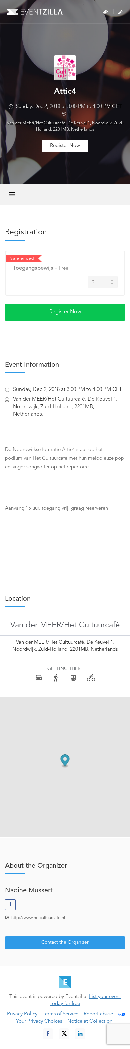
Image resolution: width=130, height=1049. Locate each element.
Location (18, 599)
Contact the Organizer (65, 942)
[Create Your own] (120, 12)
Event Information (32, 365)
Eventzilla (35, 12)
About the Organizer (36, 866)
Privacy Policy (22, 1014)
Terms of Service (60, 1014)
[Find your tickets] (105, 12)
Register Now (65, 145)
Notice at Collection (89, 1021)
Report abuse (98, 1014)
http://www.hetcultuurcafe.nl (38, 918)
